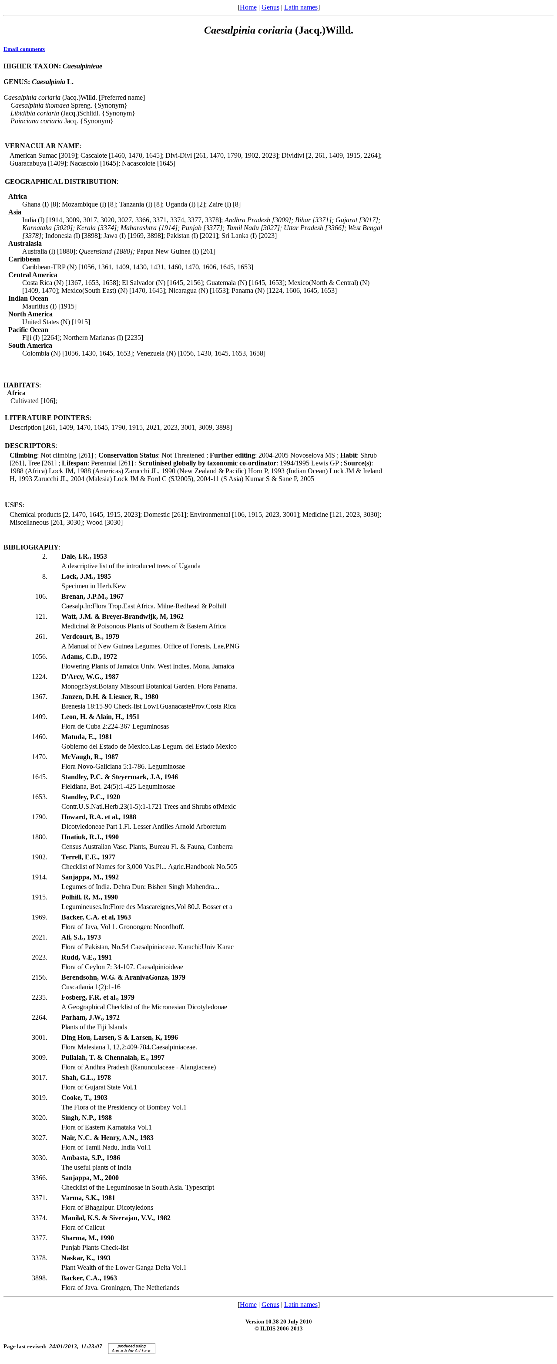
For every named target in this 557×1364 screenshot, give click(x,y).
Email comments (24, 49)
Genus (270, 7)
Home (248, 7)
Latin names (301, 7)
